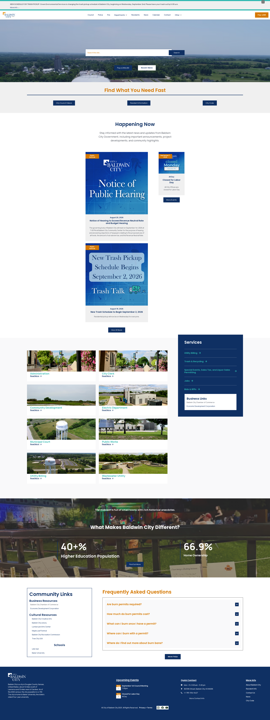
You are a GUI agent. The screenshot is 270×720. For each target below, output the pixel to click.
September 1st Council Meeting (135, 686)
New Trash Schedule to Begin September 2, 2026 (117, 312)
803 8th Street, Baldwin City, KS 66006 (198, 689)
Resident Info (251, 689)
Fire (108, 15)
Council (91, 15)
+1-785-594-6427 (191, 693)
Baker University (38, 653)
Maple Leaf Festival (39, 631)
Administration (39, 373)
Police (100, 15)
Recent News (147, 68)
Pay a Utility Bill (123, 68)
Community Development (46, 407)
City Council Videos (64, 103)
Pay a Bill (262, 15)
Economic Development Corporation (201, 406)
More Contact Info (197, 698)
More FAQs (173, 656)
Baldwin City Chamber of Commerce (201, 402)
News (146, 15)
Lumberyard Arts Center (41, 627)
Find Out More (135, 564)
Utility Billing (38, 475)
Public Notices (92, 156)
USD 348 (35, 649)
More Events (171, 200)
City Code (210, 103)
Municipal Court (40, 441)
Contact (167, 15)
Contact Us (250, 693)
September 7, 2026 (165, 156)
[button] (120, 15)
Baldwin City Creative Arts (42, 619)
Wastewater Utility (113, 475)
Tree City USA (37, 638)
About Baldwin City (253, 685)
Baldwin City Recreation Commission (46, 634)
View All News (116, 330)
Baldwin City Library (39, 623)
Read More (35, 376)
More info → (15, 8)
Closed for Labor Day (171, 181)
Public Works (110, 441)
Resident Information (138, 103)
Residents (135, 15)
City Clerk (108, 373)
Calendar (156, 15)
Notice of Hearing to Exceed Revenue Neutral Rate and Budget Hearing (117, 221)
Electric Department (114, 407)
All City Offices (127, 699)
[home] (9, 15)
